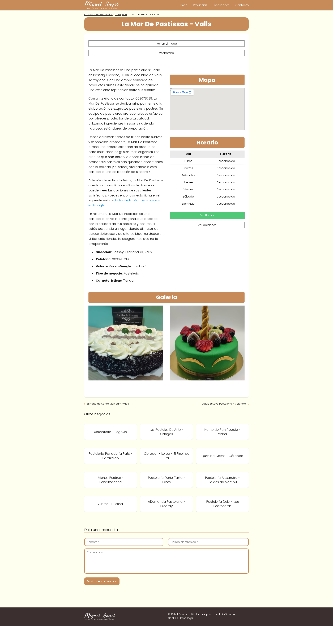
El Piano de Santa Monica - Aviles (108, 403)
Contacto (242, 5)
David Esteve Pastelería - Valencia (224, 403)
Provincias (200, 5)
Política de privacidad (206, 614)
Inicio (184, 5)
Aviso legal (186, 618)
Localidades (221, 5)
